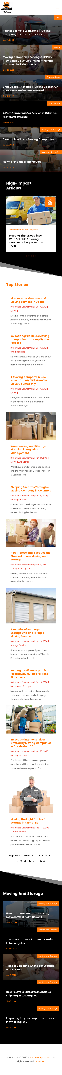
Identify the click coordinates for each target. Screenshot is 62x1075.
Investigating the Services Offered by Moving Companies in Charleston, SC (31, 743)
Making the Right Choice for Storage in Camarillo (29, 820)
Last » (43, 861)
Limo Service (55, 103)
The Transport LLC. (40, 1057)
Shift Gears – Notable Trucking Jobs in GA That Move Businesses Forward (30, 88)
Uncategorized (18, 351)
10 (21, 861)
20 (25, 861)
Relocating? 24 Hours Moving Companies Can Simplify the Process (30, 339)
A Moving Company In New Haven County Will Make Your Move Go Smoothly (30, 380)
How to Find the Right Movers (22, 161)
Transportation (54, 77)
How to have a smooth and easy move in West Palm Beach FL (27, 915)
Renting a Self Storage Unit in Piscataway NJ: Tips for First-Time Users (30, 674)
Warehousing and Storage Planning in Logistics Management (28, 449)
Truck (58, 17)
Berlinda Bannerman (23, 306)
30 (30, 861)
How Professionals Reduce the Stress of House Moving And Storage (30, 556)
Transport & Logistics (51, 152)
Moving (57, 47)
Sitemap (40, 1061)
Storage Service (18, 645)
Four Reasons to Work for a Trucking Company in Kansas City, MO (27, 32)
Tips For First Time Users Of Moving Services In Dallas (28, 300)
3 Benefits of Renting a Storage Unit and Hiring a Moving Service (27, 633)
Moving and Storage (51, 129)
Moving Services (19, 499)
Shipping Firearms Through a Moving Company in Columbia (31, 488)
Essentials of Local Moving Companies (28, 139)
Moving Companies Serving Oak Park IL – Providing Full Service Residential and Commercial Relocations (30, 60)
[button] (26, 256)
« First (27, 855)
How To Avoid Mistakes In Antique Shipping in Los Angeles (28, 993)
